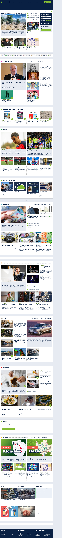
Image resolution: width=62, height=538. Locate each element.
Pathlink (37, 437)
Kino (34, 61)
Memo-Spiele (46, 61)
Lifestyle (5, 368)
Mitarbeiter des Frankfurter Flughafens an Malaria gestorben (43, 494)
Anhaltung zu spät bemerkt (39, 509)
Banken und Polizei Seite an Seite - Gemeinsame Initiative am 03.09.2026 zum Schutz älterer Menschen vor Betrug (44, 511)
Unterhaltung (7, 61)
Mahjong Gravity (26, 437)
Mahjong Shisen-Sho (32, 437)
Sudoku (39, 437)
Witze (39, 61)
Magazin (37, 318)
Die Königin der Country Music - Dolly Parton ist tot (42, 496)
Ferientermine (3, 534)
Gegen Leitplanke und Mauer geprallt (40, 508)
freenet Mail (37, 534)
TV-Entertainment (29, 2)
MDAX (41, 216)
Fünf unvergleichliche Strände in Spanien (32, 391)
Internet (20, 2)
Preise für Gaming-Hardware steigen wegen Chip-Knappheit (34, 289)
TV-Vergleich (46, 536)
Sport (4, 130)
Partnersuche (12, 534)
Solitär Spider (49, 437)
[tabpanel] (13, 24)
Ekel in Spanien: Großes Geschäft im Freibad (41, 490)
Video (36, 61)
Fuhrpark (45, 318)
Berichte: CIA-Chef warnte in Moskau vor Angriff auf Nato (33, 17)
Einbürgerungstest (21, 533)
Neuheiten (32, 318)
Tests (35, 318)
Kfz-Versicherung (38, 536)
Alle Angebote (48, 2)
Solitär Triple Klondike (44, 437)
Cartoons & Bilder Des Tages (13, 109)
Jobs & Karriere (36, 204)
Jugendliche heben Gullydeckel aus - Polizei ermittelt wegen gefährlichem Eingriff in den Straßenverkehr (44, 506)
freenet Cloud (37, 533)
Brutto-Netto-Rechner (47, 534)
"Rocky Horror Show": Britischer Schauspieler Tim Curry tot (33, 13)
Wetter (11, 533)
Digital (5, 263)
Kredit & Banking (40, 204)
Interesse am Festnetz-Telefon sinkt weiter (32, 285)
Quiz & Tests (42, 61)
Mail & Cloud (38, 2)
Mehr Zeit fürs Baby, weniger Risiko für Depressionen (42, 492)
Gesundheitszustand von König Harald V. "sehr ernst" (33, 19)
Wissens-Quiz (29, 534)
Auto (4, 318)
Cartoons (50, 61)
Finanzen (5, 204)
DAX (41, 215)
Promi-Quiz (20, 535)
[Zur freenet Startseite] (4, 2)
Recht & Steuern (46, 204)
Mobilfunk (13, 2)
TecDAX (41, 217)
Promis (32, 61)
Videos (28, 533)
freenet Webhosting (38, 535)
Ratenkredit (45, 533)
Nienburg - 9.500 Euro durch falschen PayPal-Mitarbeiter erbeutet (43, 513)
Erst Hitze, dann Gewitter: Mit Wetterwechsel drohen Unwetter (33, 15)
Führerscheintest (49, 318)
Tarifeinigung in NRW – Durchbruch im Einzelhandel (33, 225)
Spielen (5, 437)
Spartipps (50, 204)
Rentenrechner (46, 535)
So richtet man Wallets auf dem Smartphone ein (33, 286)
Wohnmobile (41, 318)
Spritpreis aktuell (3, 533)
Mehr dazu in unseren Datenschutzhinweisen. (42, 430)
